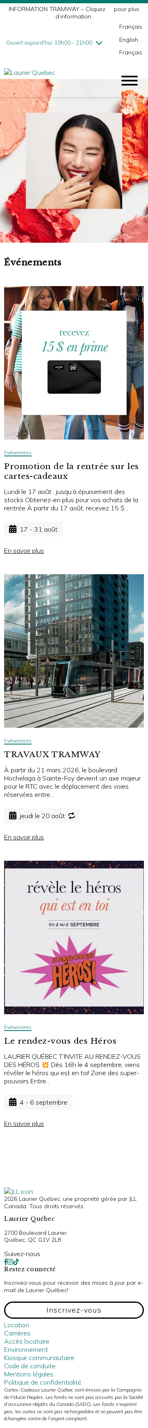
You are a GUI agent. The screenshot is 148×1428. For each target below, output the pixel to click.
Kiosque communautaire (39, 1358)
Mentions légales (28, 1374)
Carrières (17, 1333)
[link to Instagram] (10, 1262)
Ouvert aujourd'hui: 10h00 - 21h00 (49, 42)
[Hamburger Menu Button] (129, 81)
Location (16, 1325)
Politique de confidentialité (42, 1382)
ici (109, 9)
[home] (53, 80)
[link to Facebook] (5, 1262)
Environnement (26, 1349)
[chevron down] (99, 42)
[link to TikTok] (16, 1262)
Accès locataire (26, 1341)
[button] (74, 1310)
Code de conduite (30, 1366)
